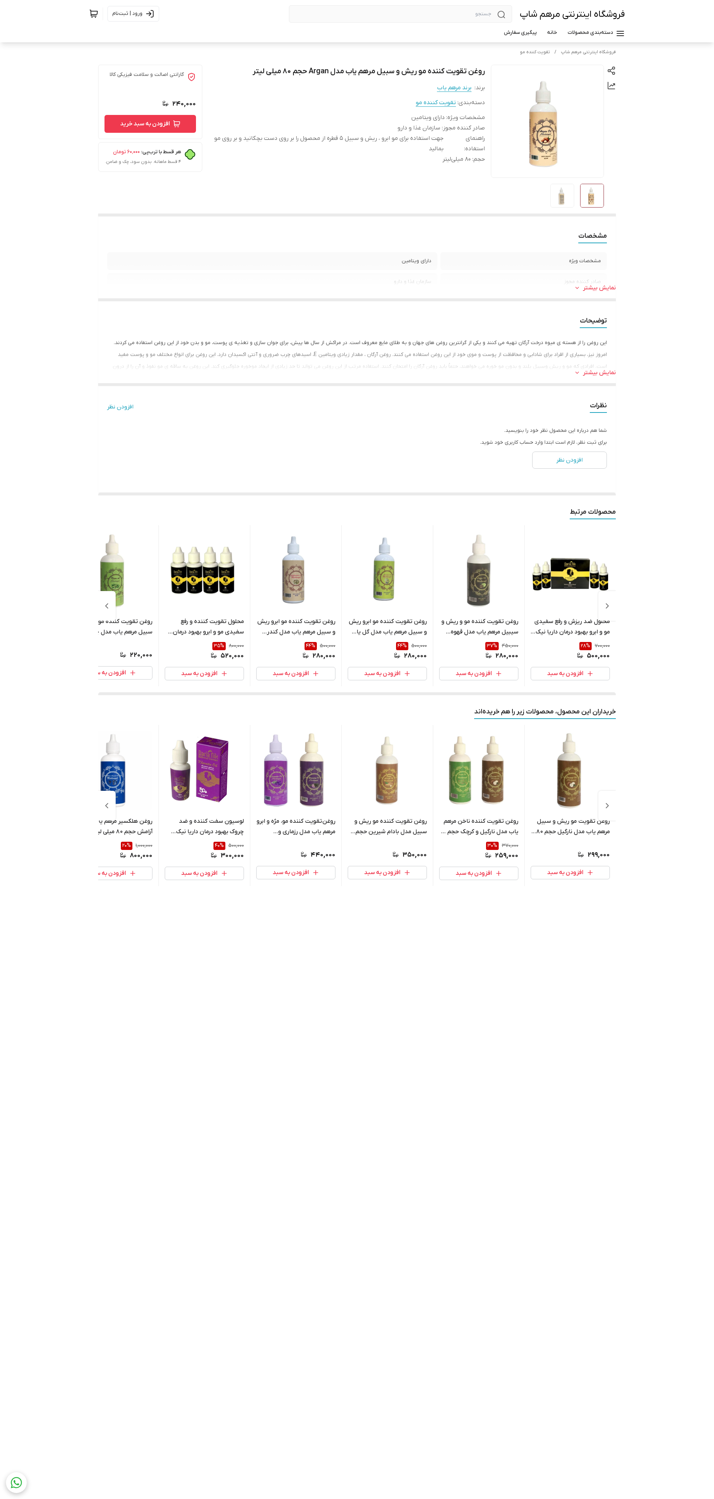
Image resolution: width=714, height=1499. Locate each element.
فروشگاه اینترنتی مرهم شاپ (572, 14)
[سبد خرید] (93, 13)
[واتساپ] (16, 1482)
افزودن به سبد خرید (145, 124)
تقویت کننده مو (535, 52)
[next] (107, 606)
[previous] (607, 606)
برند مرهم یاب (454, 88)
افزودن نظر (120, 407)
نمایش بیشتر (599, 288)
